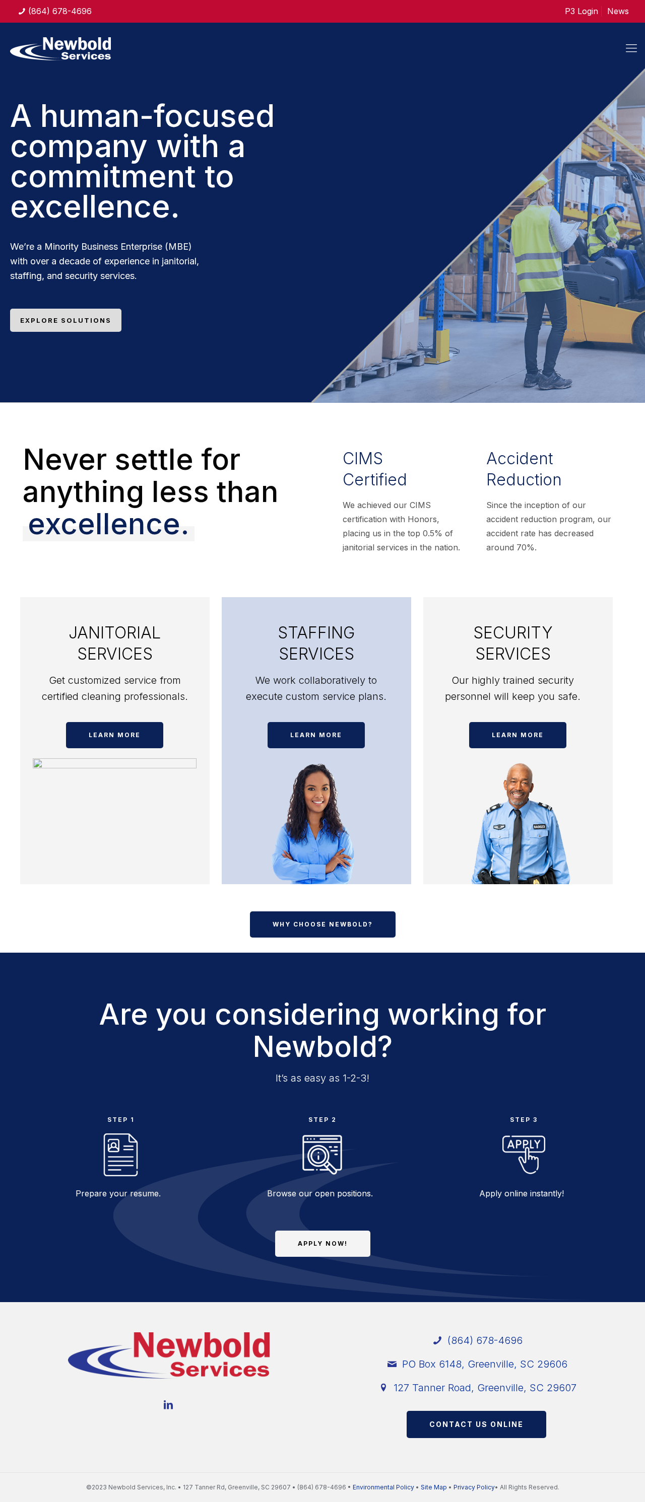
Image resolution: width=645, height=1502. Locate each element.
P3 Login (581, 11)
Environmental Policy (383, 1487)
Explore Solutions (65, 320)
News (618, 11)
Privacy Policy (474, 1487)
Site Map (434, 1487)
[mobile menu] (631, 47)
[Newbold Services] (60, 48)
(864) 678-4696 (60, 11)
